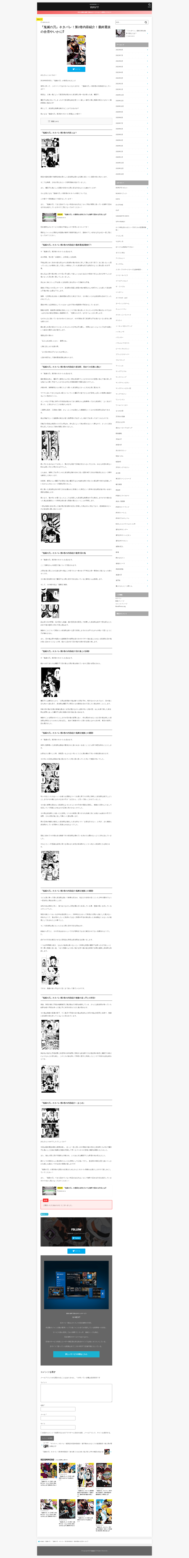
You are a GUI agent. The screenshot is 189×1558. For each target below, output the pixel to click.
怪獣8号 (118, 462)
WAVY (94, 7)
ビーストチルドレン (122, 349)
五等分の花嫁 (120, 416)
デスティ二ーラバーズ (123, 315)
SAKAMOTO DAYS (122, 216)
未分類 (118, 473)
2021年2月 (119, 83)
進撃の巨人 (119, 546)
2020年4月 (119, 140)
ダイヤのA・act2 (121, 298)
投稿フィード (119, 601)
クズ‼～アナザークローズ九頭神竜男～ (129, 269)
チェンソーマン (121, 309)
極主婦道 (119, 484)
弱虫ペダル (119, 456)
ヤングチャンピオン (122, 382)
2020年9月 (119, 112)
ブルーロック (120, 360)
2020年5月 (119, 134)
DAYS (118, 199)
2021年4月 (119, 72)
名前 (43, 1405)
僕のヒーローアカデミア (124, 428)
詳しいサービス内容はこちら (76, 1354)
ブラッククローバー (122, 354)
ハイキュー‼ (120, 332)
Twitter (77, 1238)
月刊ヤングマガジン (122, 467)
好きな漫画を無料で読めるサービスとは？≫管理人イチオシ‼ (94, 12)
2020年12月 (120, 95)
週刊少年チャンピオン (123, 535)
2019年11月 (120, 168)
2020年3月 (119, 146)
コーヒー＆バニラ (122, 275)
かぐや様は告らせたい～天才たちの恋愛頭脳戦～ (131, 229)
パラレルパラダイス (122, 343)
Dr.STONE (119, 205)
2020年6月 (119, 129)
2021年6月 (119, 61)
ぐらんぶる (119, 235)
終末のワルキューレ (122, 518)
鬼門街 (118, 580)
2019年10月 (120, 174)
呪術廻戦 (119, 433)
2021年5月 (119, 66)
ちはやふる (119, 241)
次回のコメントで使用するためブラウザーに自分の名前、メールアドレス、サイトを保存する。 (77, 1433)
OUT (117, 210)
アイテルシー (120, 258)
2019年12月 (120, 163)
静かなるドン (120, 558)
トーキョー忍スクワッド (124, 326)
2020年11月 (120, 100)
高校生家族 (119, 569)
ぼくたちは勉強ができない (125, 247)
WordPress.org (120, 606)
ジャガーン (119, 292)
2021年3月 (119, 78)
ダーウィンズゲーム (122, 303)
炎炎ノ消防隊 (120, 501)
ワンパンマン (120, 399)
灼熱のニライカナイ (122, 495)
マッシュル (119, 365)
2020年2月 (119, 151)
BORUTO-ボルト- (122, 188)
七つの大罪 (119, 411)
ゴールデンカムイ (122, 281)
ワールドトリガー (122, 405)
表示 (57, 121)
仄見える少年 (120, 422)
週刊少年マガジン (122, 541)
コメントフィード (121, 604)
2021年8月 (119, 50)
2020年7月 (119, 123)
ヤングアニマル (121, 371)
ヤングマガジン (121, 394)
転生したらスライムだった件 (125, 524)
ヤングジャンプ (121, 377)
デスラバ (119, 320)
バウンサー (119, 337)
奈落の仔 (119, 445)
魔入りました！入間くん (124, 586)
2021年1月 (119, 89)
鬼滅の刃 (39, 19)
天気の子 (119, 439)
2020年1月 (119, 157)
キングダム (119, 264)
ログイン (118, 598)
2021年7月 (119, 55)
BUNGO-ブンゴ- (121, 193)
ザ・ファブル (120, 286)
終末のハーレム (121, 512)
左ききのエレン (121, 450)
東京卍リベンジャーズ (123, 478)
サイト (43, 1423)
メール (43, 1414)
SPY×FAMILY (120, 221)
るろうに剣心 (120, 252)
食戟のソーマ (120, 563)
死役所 (118, 490)
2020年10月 (120, 106)
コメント (44, 1382)
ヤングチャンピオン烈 (123, 388)
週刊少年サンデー (122, 529)
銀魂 (117, 552)
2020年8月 (119, 117)
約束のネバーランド (122, 507)
